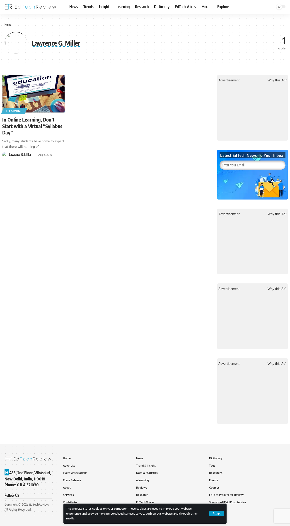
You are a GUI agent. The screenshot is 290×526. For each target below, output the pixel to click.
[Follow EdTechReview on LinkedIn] (48, 495)
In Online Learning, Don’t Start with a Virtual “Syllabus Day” (32, 126)
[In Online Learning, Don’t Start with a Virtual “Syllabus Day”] (33, 94)
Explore (223, 6)
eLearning (14, 111)
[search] (270, 7)
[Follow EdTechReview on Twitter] (31, 495)
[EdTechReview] (31, 7)
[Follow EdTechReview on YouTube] (37, 495)
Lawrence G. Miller (20, 154)
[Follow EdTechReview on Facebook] (26, 495)
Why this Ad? (277, 80)
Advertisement (229, 80)
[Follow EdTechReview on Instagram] (42, 495)
